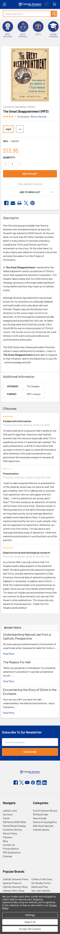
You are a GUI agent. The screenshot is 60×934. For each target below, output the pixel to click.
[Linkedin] (44, 782)
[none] (30, 75)
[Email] (13, 203)
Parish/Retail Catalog (14, 825)
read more (8, 653)
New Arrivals (40, 818)
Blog (5, 840)
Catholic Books (41, 829)
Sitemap (7, 856)
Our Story (8, 814)
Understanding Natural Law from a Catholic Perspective (27, 636)
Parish (6, 818)
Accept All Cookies (30, 929)
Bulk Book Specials (43, 825)
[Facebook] (6, 203)
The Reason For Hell (17, 662)
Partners (7, 837)
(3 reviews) (23, 116)
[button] (30, 192)
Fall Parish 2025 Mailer (14, 821)
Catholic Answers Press (15, 879)
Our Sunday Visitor (41, 882)
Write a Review (39, 116)
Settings (30, 915)
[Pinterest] (32, 203)
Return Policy (10, 833)
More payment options (30, 183)
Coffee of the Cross (41, 879)
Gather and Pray (39, 886)
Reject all (30, 922)
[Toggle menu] (4, 4)
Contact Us (9, 844)
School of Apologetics (45, 821)
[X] (26, 203)
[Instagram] (39, 782)
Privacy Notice (11, 848)
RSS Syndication (11, 852)
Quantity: (9, 157)
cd (20, 129)
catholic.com (10, 810)
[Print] (19, 203)
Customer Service (12, 829)
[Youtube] (27, 782)
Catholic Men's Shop (13, 890)
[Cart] (55, 4)
